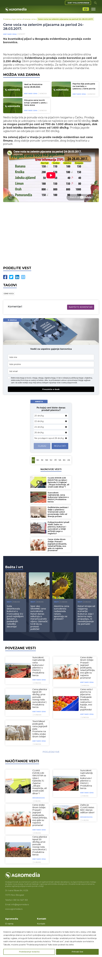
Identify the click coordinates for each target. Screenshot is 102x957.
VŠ (55, 460)
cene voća (9, 294)
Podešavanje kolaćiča (29, 952)
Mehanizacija (38, 798)
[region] (51, 941)
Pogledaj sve (51, 752)
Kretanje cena (29, 19)
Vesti (9, 602)
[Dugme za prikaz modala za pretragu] (95, 2)
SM (46, 460)
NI (42, 460)
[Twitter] (11, 277)
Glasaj (42, 446)
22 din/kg (39, 421)
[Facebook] (5, 277)
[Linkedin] (17, 277)
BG (33, 460)
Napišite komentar (80, 307)
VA (60, 460)
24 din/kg (39, 427)
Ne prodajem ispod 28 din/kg (49, 438)
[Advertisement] (51, 233)
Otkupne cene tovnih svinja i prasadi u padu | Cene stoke (35, 102)
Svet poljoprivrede (78, 3)
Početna (6, 19)
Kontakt (41, 923)
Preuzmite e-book (51, 389)
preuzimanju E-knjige (75, 380)
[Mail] (23, 277)
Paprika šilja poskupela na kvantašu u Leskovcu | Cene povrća (84, 86)
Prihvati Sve (77, 952)
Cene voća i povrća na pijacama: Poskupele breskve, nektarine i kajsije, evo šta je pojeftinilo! (86, 699)
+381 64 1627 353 (20, 900)
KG (64, 460)
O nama (9, 923)
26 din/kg (39, 432)
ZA (68, 460)
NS (38, 460)
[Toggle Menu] (93, 9)
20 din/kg (39, 415)
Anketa (39, 401)
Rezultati (60, 446)
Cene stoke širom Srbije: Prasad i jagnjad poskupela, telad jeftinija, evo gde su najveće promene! (87, 667)
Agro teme (17, 19)
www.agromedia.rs (13, 909)
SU (51, 460)
